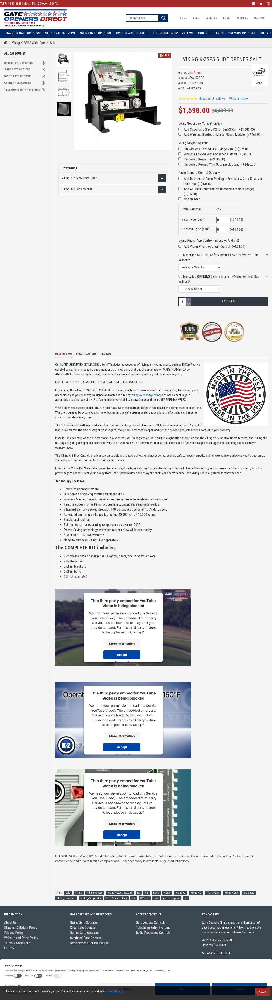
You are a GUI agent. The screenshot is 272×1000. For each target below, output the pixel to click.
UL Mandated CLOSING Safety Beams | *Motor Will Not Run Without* (218, 257)
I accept (262, 991)
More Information (122, 643)
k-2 (133, 898)
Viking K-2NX (231, 892)
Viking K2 (181, 892)
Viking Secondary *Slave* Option (200, 123)
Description (63, 353)
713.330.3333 (222, 953)
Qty (218, 209)
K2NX (156, 892)
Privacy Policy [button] (114, 991)
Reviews (106, 353)
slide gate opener (66, 898)
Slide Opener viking (116, 898)
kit (186, 898)
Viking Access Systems (145, 395)
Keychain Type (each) (196, 229)
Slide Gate (249, 892)
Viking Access (94, 892)
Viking (78, 892)
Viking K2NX (213, 892)
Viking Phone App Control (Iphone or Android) (208, 240)
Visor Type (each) (193, 219)
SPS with (144, 898)
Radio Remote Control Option (198, 173)
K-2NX (167, 892)
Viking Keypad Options (193, 143)
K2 (138, 892)
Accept (122, 654)
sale (68, 892)
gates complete (171, 898)
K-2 (146, 892)
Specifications (86, 353)
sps (156, 898)
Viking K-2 (196, 892)
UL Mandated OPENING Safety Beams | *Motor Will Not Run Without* (218, 279)
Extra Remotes (192, 209)
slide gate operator (91, 898)
